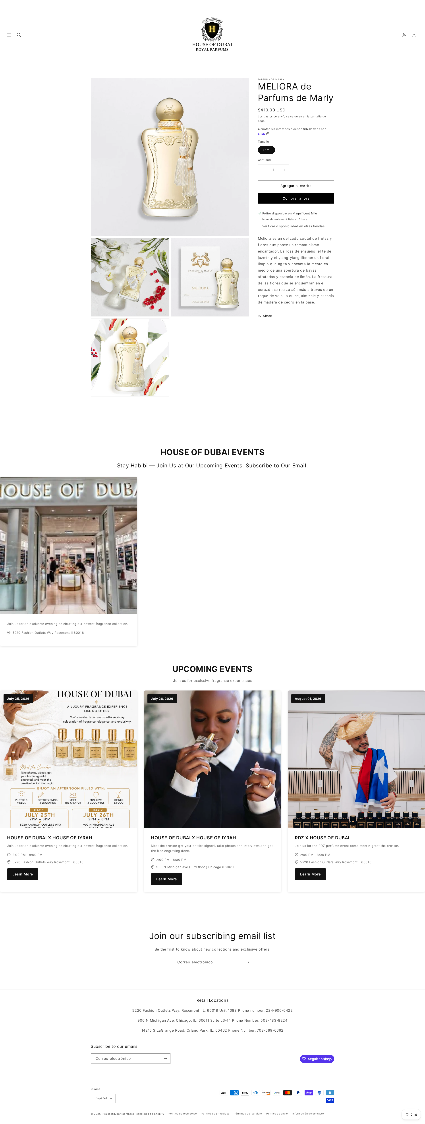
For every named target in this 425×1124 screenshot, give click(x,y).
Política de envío (277, 1113)
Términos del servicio (248, 1113)
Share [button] (267, 316)
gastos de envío (275, 116)
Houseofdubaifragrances (118, 1113)
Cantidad (264, 159)
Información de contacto (308, 1113)
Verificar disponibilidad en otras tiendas (293, 226)
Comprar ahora (296, 198)
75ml (266, 150)
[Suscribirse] (247, 962)
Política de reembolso (182, 1113)
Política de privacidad (215, 1113)
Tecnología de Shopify (149, 1113)
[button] (9, 35)
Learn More (22, 874)
